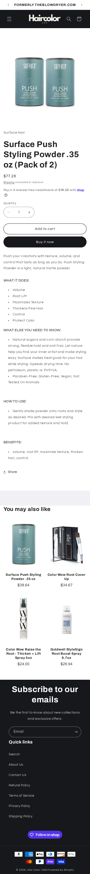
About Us (16, 764)
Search (14, 754)
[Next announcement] (82, 5)
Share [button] (12, 472)
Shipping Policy (20, 816)
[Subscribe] (76, 732)
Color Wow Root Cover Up (67, 577)
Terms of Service (21, 795)
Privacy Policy (19, 806)
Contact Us (17, 775)
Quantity (9, 203)
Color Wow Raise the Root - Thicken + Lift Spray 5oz (23, 654)
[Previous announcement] (8, 5)
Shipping (8, 182)
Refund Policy (19, 785)
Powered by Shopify (60, 870)
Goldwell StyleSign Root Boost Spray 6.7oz (66, 654)
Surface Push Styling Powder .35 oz (23, 577)
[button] (9, 19)
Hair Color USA (37, 870)
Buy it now (45, 242)
